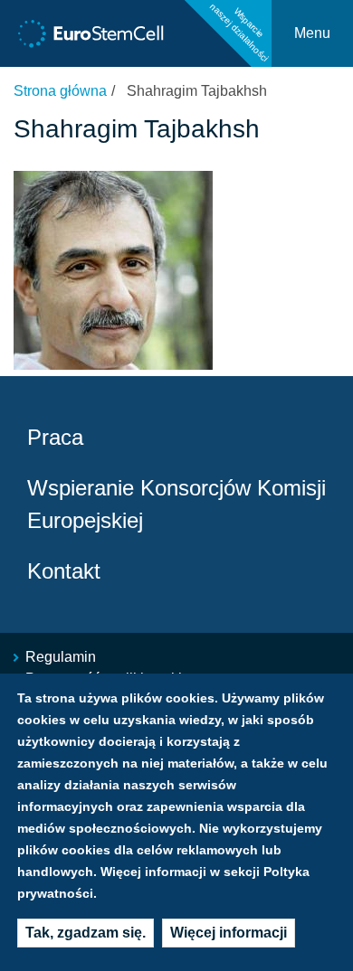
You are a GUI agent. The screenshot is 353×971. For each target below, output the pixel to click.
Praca (55, 437)
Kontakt (63, 571)
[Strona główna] (91, 34)
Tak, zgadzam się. (85, 932)
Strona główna (60, 91)
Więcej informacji (228, 932)
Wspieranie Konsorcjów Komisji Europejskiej (176, 504)
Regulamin (60, 657)
